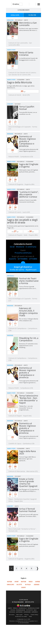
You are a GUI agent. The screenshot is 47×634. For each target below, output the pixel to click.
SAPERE (37, 582)
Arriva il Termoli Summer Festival (27, 510)
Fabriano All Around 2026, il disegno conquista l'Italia (28, 312)
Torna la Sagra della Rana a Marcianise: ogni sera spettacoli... (27, 459)
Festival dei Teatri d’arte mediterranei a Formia (28, 281)
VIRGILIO (15, 608)
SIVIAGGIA (12, 612)
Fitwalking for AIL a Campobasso (28, 339)
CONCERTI (10, 104)
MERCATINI (10, 20)
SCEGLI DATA (15, 15)
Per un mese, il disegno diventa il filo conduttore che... (28, 320)
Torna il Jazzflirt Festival (26, 107)
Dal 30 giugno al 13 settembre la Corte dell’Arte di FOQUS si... (29, 490)
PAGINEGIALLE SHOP (33, 608)
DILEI (35, 610)
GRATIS (26, 20)
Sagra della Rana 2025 (27, 452)
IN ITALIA (28, 584)
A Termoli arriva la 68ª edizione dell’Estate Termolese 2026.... (28, 515)
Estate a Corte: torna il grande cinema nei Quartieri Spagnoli (28, 482)
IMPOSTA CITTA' (29, 602)
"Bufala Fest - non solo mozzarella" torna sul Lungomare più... (26, 408)
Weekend (20, 246)
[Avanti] (36, 568)
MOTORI (23, 582)
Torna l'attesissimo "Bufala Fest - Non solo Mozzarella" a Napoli (28, 399)
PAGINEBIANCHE (20, 610)
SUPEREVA (35, 612)
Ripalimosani (31, 269)
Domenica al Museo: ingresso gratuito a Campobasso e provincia (27, 141)
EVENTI (23, 587)
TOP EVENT (18, 104)
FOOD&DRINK (20, 79)
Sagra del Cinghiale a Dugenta (28, 165)
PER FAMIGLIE (18, 20)
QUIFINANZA (19, 612)
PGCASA (12, 610)
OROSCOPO (10, 584)
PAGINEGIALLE (23, 608)
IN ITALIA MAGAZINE (18, 602)
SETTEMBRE (23, 259)
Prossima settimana (23, 253)
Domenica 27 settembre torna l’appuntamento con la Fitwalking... (28, 345)
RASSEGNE (10, 134)
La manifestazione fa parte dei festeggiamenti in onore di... (28, 59)
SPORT (17, 582)
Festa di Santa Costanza (26, 53)
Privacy (26, 614)
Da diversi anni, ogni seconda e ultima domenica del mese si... (28, 29)
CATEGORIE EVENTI (23, 10)
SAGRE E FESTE (11, 50)
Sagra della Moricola (19, 82)
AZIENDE (36, 584)
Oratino (16, 4)
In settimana (31, 246)
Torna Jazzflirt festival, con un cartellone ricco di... (28, 113)
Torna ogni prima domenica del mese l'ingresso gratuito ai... (28, 150)
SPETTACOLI (10, 276)
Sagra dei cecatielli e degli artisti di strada (22, 221)
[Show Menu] (38, 4)
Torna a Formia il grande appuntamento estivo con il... (28, 287)
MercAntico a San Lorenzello (28, 24)
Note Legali (19, 614)
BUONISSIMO (27, 612)
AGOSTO (12, 259)
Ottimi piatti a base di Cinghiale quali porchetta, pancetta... (28, 171)
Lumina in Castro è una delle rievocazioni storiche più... (27, 201)
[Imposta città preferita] (8, 4)
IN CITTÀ (19, 584)
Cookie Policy (34, 614)
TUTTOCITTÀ (29, 610)
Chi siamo (11, 614)
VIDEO (30, 582)
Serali (12, 246)
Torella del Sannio (17, 269)
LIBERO (10, 608)
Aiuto (30, 616)
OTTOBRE (33, 259)
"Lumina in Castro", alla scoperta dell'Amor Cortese (29, 194)
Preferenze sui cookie (21, 616)
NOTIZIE (9, 582)
